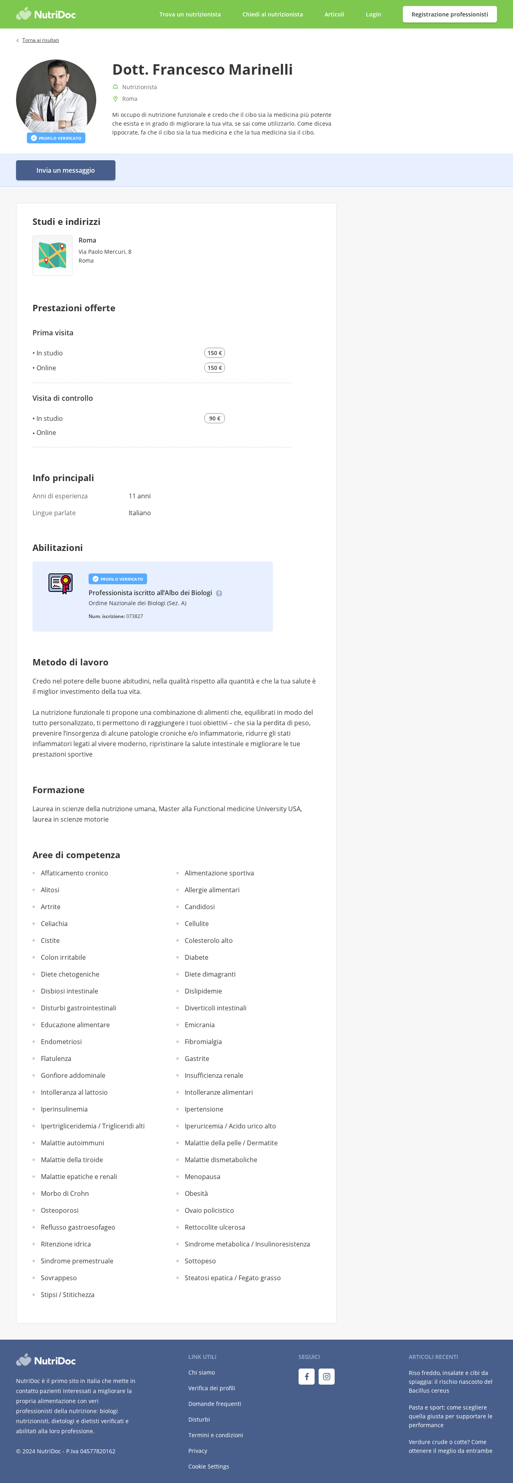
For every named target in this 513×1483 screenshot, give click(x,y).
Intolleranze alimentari (219, 1092)
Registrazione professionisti (450, 14)
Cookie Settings (208, 1466)
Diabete (196, 957)
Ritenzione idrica (66, 1244)
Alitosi (50, 889)
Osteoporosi (60, 1210)
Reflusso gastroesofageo (78, 1227)
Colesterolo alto (209, 940)
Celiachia (54, 923)
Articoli (334, 14)
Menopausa (202, 1176)
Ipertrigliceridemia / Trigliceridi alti (93, 1126)
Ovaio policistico (209, 1210)
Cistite (50, 940)
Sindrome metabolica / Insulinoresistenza (247, 1244)
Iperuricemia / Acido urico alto (230, 1126)
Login (374, 14)
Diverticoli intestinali (215, 1008)
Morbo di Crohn (65, 1193)
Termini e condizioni (215, 1435)
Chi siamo (201, 1372)
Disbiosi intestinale (69, 991)
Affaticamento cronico (74, 873)
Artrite (51, 906)
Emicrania (200, 1024)
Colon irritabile (63, 957)
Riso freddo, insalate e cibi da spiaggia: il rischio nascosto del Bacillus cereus (451, 1381)
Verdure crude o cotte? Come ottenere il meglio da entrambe (451, 1446)
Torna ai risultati (40, 40)
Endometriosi (61, 1041)
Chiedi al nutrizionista (273, 14)
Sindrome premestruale (77, 1261)
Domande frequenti (214, 1404)
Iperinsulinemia (64, 1109)
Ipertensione (204, 1109)
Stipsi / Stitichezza (68, 1294)
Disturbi (199, 1419)
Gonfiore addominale (73, 1075)
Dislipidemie (203, 991)
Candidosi (200, 906)
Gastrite (197, 1058)
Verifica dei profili (211, 1388)
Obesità (196, 1193)
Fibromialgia (203, 1041)
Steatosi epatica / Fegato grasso (233, 1277)
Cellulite (197, 923)
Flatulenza (56, 1058)
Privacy (197, 1450)
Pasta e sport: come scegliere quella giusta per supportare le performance (451, 1416)
